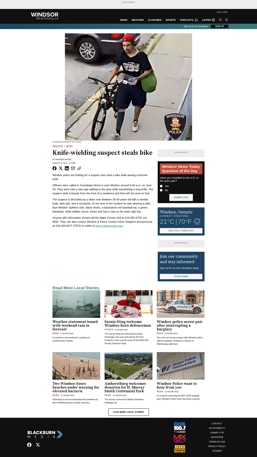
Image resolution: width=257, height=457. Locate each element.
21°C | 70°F (222, 12)
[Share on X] (61, 168)
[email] (73, 168)
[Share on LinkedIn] (67, 168)
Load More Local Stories (128, 412)
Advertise (217, 437)
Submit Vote (181, 197)
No (166, 190)
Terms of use (217, 442)
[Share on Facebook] (54, 168)
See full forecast (181, 231)
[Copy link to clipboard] (79, 168)
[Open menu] (226, 20)
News (69, 146)
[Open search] (220, 20)
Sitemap (217, 451)
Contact (217, 423)
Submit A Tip (217, 433)
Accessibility (217, 428)
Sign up (219, 26)
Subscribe (181, 276)
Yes (167, 186)
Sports (109, 330)
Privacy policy (217, 446)
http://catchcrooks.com (109, 225)
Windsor (57, 146)
